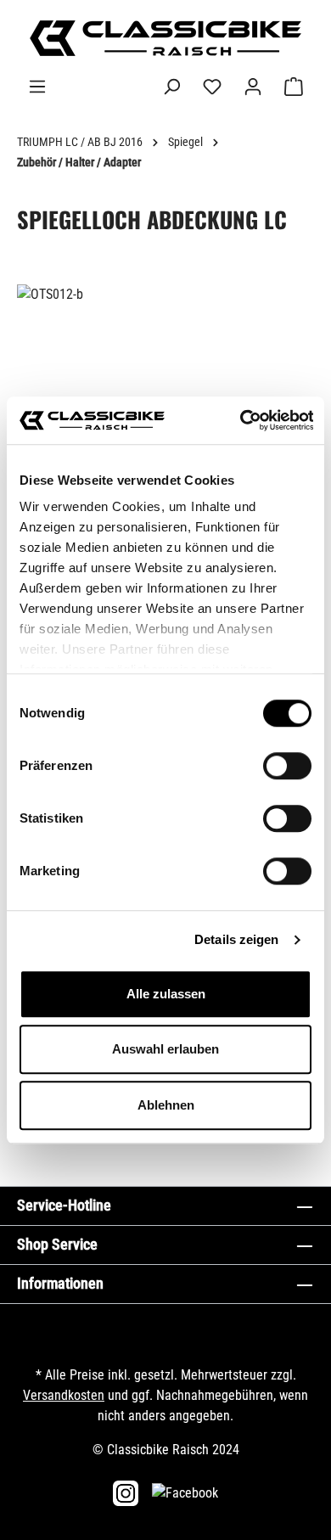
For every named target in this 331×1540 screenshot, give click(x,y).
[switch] (287, 765)
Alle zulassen (165, 993)
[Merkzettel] (212, 87)
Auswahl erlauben (165, 1049)
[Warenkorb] (293, 87)
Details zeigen (236, 939)
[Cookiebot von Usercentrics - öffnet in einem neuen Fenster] (239, 420)
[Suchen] (171, 87)
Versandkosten (63, 1395)
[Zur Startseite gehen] (165, 38)
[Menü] (37, 87)
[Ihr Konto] (253, 87)
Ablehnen (165, 1105)
